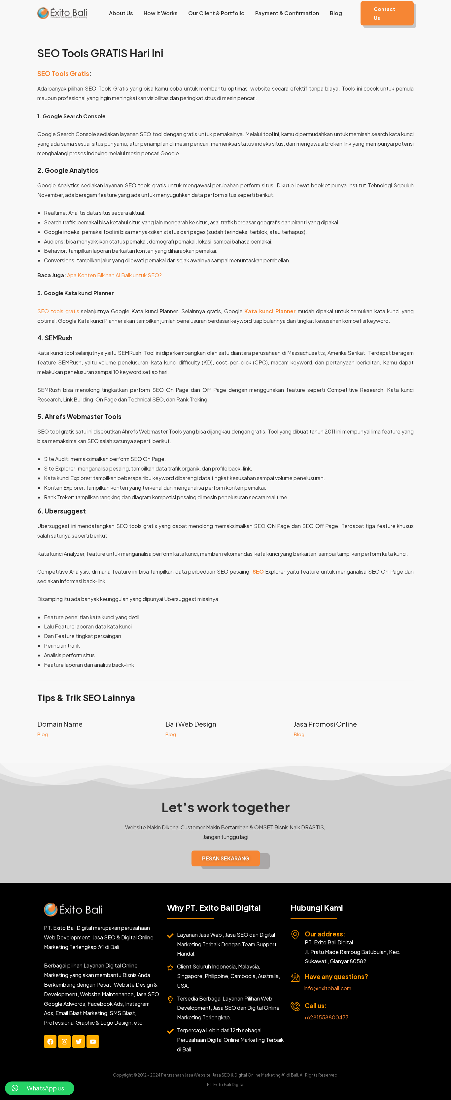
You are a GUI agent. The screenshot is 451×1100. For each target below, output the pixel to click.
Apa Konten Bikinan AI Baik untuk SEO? (114, 275)
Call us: (316, 1005)
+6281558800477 (326, 1017)
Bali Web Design (190, 724)
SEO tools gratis (58, 311)
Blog (336, 13)
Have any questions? (336, 976)
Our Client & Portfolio (216, 13)
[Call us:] (295, 1006)
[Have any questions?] (295, 977)
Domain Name (60, 724)
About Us (121, 13)
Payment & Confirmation (287, 13)
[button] (387, 13)
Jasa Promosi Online (325, 724)
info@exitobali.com (327, 988)
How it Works (161, 13)
